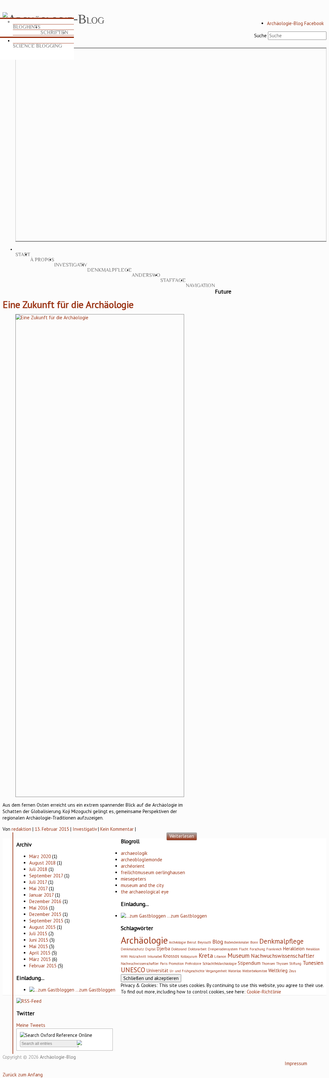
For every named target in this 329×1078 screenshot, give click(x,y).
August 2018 (42, 863)
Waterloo (234, 971)
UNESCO (133, 969)
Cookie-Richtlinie (264, 992)
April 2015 (39, 953)
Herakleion (294, 949)
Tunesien (313, 962)
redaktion (21, 829)
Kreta (206, 955)
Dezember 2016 (45, 901)
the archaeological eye (145, 892)
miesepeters (133, 879)
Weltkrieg (278, 970)
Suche (260, 35)
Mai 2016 (38, 908)
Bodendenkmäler (236, 942)
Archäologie (144, 940)
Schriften (54, 32)
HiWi (124, 956)
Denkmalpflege (109, 270)
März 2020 (40, 856)
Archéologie (177, 942)
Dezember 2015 (45, 914)
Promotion (176, 963)
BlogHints (26, 27)
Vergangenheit (216, 971)
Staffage (173, 280)
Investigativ (70, 265)
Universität (157, 970)
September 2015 (46, 921)
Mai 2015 (38, 946)
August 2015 (42, 927)
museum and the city (142, 885)
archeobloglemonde (141, 859)
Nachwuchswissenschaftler (282, 955)
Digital (150, 949)
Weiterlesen (181, 836)
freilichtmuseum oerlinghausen (153, 872)
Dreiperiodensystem (223, 949)
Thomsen (268, 963)
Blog (217, 941)
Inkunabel (154, 956)
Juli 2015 (38, 933)
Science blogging (37, 46)
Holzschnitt (137, 956)
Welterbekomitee (254, 971)
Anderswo (146, 275)
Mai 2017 (38, 888)
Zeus (292, 971)
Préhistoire (193, 963)
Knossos (171, 956)
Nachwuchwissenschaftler (140, 963)
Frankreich (274, 949)
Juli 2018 (38, 869)
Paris (163, 963)
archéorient (133, 866)
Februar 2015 (43, 966)
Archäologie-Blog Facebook (295, 23)
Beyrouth (204, 942)
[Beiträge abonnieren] (28, 1001)
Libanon (220, 956)
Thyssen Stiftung (288, 963)
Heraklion (313, 949)
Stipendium (249, 963)
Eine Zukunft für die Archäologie (68, 304)
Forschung (257, 949)
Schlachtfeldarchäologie (219, 963)
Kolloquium (189, 956)
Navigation (200, 285)
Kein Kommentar (117, 829)
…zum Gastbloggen (94, 990)
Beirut (191, 942)
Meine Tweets (30, 1025)
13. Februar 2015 (52, 829)
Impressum (296, 1063)
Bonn (254, 942)
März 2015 (40, 959)
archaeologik (134, 853)
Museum (238, 955)
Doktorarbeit (197, 949)
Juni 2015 (38, 940)
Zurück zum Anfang (23, 1075)
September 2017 (46, 876)
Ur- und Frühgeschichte (187, 971)
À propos (42, 260)
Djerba (163, 949)
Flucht (243, 949)
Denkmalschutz (132, 949)
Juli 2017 (38, 882)
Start (22, 255)
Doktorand (179, 949)
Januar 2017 (41, 895)
